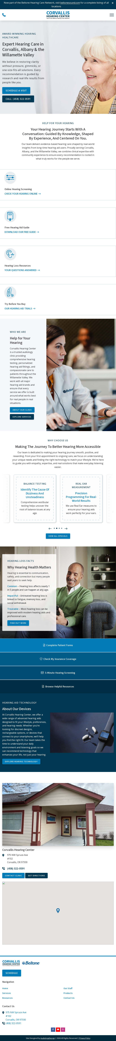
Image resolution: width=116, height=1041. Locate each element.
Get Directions (36, 875)
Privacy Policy (84, 1038)
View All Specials (58, 536)
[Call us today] (4, 15)
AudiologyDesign (48, 1038)
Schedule (12, 973)
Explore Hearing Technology (21, 761)
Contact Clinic (13, 875)
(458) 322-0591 (13, 1023)
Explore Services (22, 416)
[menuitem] (27, 988)
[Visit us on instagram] (63, 1030)
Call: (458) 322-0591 (18, 98)
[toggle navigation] (112, 15)
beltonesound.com (70, 2)
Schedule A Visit (16, 90)
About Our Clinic (22, 410)
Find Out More (18, 623)
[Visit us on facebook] (53, 1030)
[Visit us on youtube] (58, 1030)
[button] (50, 528)
